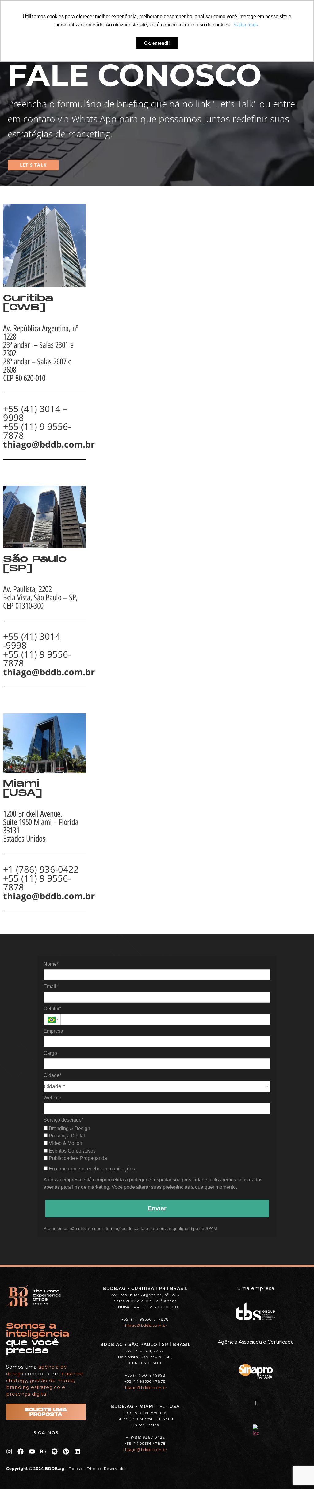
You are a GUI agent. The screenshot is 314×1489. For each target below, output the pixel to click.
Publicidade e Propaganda (77, 1158)
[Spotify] (55, 1451)
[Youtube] (32, 1451)
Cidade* (52, 1075)
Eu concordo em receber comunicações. (92, 1168)
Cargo (50, 1053)
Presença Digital (66, 1135)
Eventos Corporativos (72, 1150)
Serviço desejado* (63, 1119)
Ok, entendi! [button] (157, 43)
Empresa (53, 1031)
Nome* (51, 964)
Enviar (157, 1208)
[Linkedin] (77, 1451)
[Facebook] (20, 1451)
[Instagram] (9, 1451)
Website (52, 1097)
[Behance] (43, 1451)
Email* (51, 986)
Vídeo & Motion (65, 1143)
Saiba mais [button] (245, 24)
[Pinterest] (66, 1451)
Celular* (52, 1008)
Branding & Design (69, 1128)
